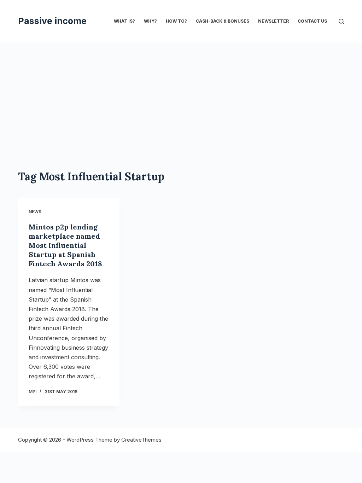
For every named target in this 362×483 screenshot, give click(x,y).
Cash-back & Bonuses (222, 21)
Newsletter (273, 21)
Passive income (52, 21)
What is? (124, 21)
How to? (176, 21)
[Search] (341, 21)
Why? (150, 21)
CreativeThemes (141, 439)
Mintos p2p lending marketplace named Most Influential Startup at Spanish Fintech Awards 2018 (65, 245)
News (35, 211)
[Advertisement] (181, 95)
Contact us (312, 21)
